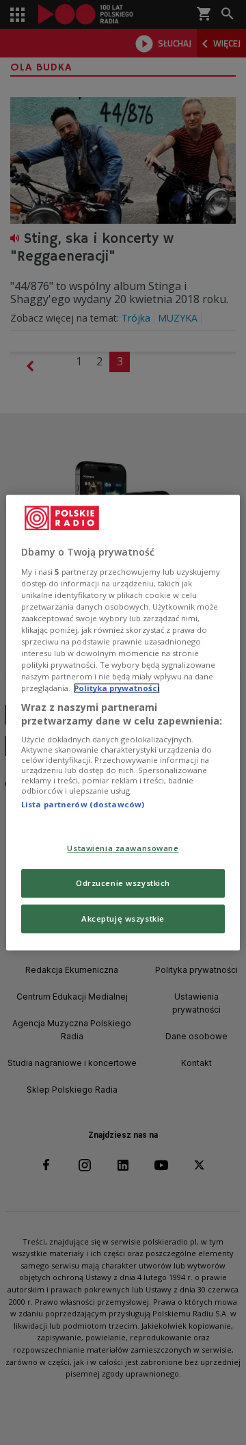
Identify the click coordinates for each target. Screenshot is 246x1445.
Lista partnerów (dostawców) (82, 805)
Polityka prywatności (117, 688)
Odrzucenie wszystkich (123, 883)
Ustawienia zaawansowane (122, 848)
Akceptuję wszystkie (123, 918)
